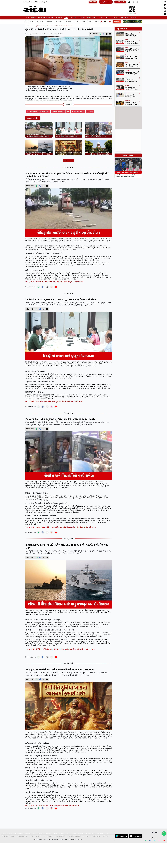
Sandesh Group (60, 836)
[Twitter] (165, 8)
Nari (84, 21)
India (66, 17)
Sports (101, 17)
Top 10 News (121, 29)
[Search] (137, 2)
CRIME (107, 17)
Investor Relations (8, 836)
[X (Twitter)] (107, 34)
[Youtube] (165, 14)
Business (81, 17)
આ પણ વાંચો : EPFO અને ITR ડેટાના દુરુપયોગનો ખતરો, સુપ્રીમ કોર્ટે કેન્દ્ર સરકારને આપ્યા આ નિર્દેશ (60, 649)
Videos (31, 21)
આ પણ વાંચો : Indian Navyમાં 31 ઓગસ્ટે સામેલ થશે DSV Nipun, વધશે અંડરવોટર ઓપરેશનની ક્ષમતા (60, 527)
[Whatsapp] (165, 2)
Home (28, 17)
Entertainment (125, 17)
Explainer (40, 21)
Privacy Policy (48, 836)
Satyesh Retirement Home (75, 836)
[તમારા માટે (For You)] (110, 21)
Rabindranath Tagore (78, 111)
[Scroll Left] (26, 21)
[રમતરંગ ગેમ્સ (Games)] (105, 21)
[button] (59, 17)
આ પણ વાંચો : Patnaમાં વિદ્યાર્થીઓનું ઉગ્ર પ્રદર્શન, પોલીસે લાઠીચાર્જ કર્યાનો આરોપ (54, 401)
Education (49, 21)
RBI (68, 111)
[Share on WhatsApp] (164, 833)
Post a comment (68, 161)
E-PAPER (93, 2)
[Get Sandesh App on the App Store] (136, 836)
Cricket (94, 17)
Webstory (72, 17)
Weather (59, 17)
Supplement (104, 2)
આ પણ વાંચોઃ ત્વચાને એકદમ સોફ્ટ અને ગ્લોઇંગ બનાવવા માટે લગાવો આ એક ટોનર (53, 806)
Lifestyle (114, 17)
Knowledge (59, 21)
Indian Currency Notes (58, 111)
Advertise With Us (22, 836)
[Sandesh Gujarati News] (36, 9)
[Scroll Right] (101, 21)
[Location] (133, 2)
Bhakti (133, 17)
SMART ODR (106, 836)
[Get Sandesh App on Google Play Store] (122, 836)
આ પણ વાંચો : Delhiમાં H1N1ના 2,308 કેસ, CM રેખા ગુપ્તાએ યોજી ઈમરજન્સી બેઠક (54, 282)
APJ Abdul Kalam (32, 111)
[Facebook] (165, 5)
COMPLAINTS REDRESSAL (93, 836)
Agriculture (69, 21)
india (32, 26)
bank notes (90, 111)
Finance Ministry (44, 111)
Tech (77, 21)
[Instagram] (165, 11)
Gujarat (34, 17)
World (89, 17)
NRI (90, 21)
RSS (32, 836)
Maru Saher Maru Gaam (45, 17)
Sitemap (38, 836)
